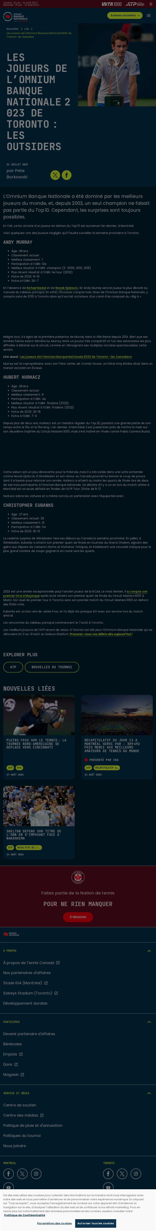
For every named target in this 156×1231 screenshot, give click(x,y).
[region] (78, 1210)
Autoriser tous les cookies (95, 1223)
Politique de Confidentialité (24, 1215)
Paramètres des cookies (54, 1223)
